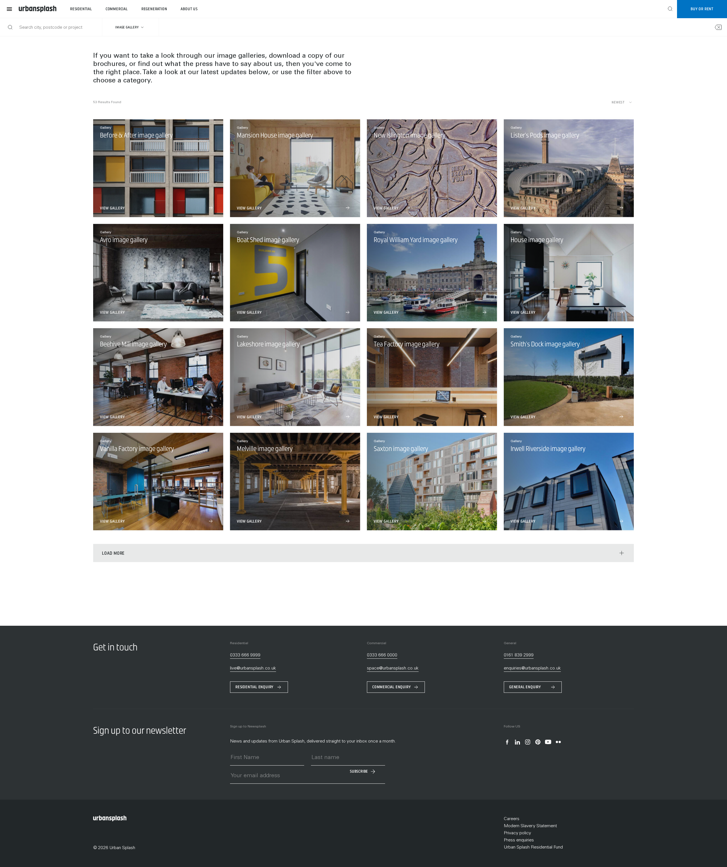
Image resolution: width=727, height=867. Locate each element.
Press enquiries (519, 840)
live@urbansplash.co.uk (253, 668)
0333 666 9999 (245, 655)
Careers (511, 819)
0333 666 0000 (382, 655)
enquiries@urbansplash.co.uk (532, 668)
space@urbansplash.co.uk (393, 668)
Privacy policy (517, 833)
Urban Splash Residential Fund (533, 847)
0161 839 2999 (519, 655)
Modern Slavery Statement (530, 826)
